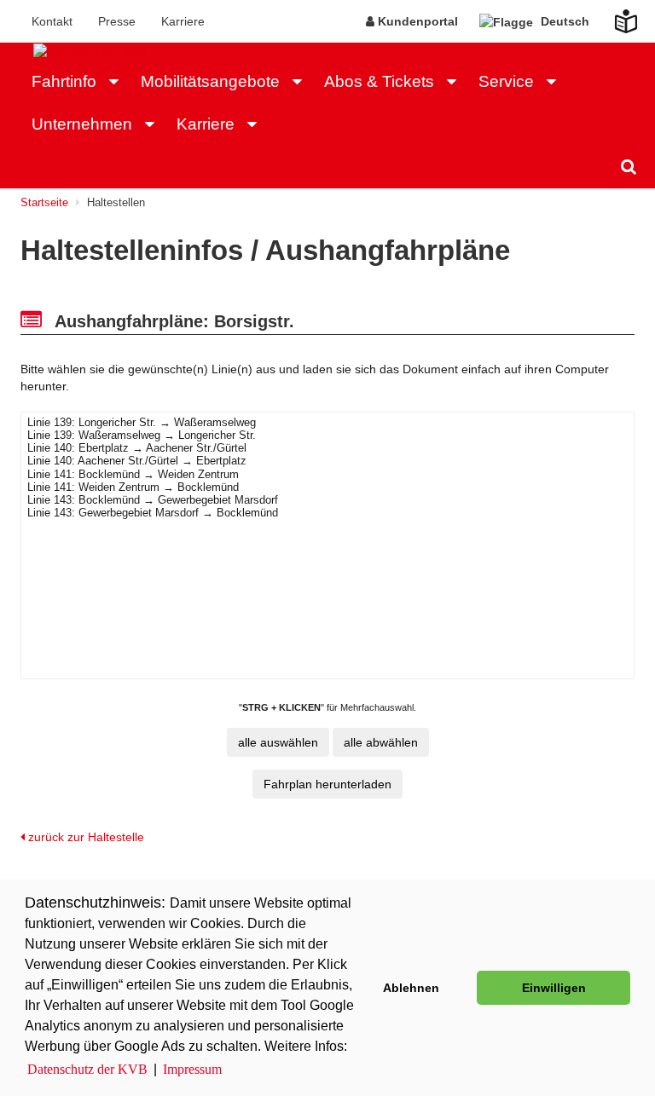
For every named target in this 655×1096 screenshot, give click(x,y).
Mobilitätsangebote (210, 81)
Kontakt (52, 21)
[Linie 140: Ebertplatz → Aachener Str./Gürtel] (327, 448)
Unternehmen (82, 124)
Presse (117, 21)
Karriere (183, 21)
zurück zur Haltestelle (84, 837)
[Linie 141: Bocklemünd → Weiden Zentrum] (327, 475)
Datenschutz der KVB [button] (87, 1069)
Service (506, 81)
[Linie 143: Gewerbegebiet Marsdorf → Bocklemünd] (327, 513)
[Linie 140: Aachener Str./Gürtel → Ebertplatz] (327, 461)
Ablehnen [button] (411, 988)
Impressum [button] (192, 1069)
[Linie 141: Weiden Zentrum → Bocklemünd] (327, 488)
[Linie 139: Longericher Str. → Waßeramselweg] (327, 423)
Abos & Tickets (379, 81)
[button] (118, 82)
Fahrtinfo (64, 81)
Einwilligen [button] (554, 988)
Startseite (44, 202)
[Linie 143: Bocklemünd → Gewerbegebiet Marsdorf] (327, 500)
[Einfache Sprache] (616, 16)
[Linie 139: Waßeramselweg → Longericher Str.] (327, 436)
